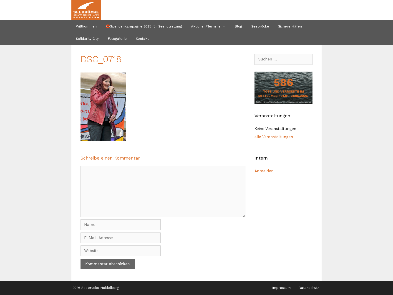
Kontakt (142, 39)
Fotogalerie (117, 39)
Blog (238, 26)
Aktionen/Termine (206, 26)
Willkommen (86, 26)
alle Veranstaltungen (273, 137)
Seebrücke (260, 26)
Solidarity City (87, 39)
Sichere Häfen (290, 26)
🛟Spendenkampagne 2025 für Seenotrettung (144, 26)
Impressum (281, 288)
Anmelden (264, 171)
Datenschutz (309, 288)
